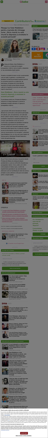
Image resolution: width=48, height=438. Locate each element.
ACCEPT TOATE (24, 433)
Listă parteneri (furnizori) (5, 430)
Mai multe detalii (7, 415)
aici (8, 420)
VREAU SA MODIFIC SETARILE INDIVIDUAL (24, 435)
